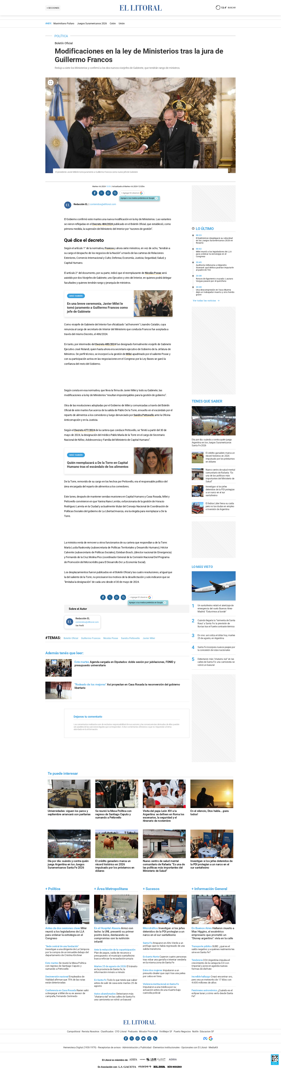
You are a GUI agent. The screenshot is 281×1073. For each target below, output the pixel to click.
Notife (195, 1031)
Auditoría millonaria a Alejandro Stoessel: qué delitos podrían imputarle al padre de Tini (215, 266)
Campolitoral (73, 1031)
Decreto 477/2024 (84, 430)
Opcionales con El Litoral (194, 1047)
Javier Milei (149, 638)
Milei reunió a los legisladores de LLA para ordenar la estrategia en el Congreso (214, 253)
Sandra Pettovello (144, 415)
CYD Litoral (121, 1031)
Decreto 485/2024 (105, 344)
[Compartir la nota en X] (101, 193)
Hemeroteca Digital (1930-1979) (79, 1047)
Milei (129, 354)
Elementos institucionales (166, 1047)
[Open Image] (51, 82)
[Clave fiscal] (275, 1064)
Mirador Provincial (148, 1031)
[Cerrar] (156, 198)
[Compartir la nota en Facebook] (94, 193)
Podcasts (133, 1031)
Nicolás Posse (153, 272)
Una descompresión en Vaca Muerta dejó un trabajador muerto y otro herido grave (215, 291)
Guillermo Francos (90, 638)
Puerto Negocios (182, 1031)
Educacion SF (207, 1031)
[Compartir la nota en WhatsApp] (108, 193)
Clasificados (107, 1031)
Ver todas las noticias (204, 300)
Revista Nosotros (90, 1031)
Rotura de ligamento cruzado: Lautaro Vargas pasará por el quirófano (214, 278)
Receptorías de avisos (109, 1047)
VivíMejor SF (165, 1031)
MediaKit (213, 1047)
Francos (109, 248)
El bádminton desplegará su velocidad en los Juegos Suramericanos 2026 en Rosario (214, 239)
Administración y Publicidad (136, 1047)
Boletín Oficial (71, 638)
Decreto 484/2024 (102, 224)
